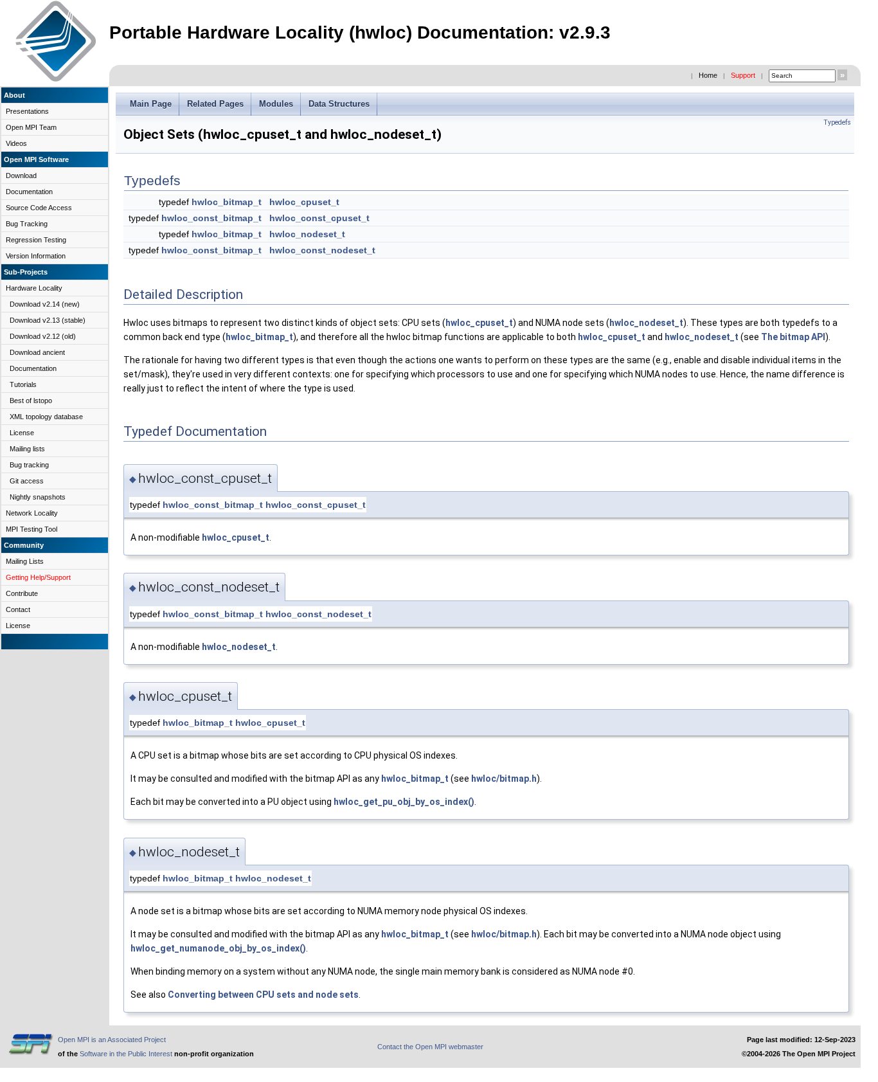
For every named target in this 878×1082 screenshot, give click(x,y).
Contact (18, 609)
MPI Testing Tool (31, 529)
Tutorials (23, 384)
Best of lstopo (31, 400)
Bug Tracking (27, 224)
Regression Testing (36, 240)
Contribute (22, 593)
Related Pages (215, 104)
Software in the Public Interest (126, 1054)
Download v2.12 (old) (43, 336)
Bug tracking (29, 465)
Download (21, 175)
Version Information (36, 256)
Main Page (151, 104)
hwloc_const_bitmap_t (211, 218)
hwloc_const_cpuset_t (319, 218)
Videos (16, 143)
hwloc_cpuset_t (304, 202)
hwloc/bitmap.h (504, 778)
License (22, 433)
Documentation (29, 191)
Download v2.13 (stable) (47, 320)
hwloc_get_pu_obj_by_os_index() (404, 802)
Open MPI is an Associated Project (112, 1039)
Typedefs (837, 122)
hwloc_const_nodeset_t (322, 250)
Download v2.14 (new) (45, 304)
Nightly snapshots (38, 497)
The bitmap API (793, 337)
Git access (27, 481)
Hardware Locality (34, 288)
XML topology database (46, 416)
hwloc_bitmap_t (227, 202)
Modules (276, 104)
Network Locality (32, 513)
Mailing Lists (25, 561)
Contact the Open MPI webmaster (430, 1046)
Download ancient (37, 352)
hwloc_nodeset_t (307, 234)
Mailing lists (27, 449)
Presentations (27, 111)
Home (708, 75)
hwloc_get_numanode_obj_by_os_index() (218, 948)
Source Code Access (39, 208)
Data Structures (339, 104)
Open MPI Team (31, 127)
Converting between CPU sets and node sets (263, 994)
